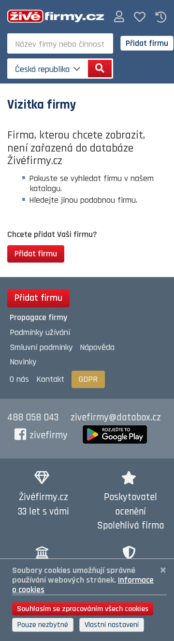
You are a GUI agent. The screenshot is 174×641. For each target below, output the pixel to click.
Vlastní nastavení (112, 625)
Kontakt (50, 379)
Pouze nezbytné (42, 625)
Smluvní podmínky (41, 347)
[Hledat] (100, 68)
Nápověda (97, 347)
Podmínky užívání (40, 332)
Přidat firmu (147, 43)
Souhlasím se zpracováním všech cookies (82, 609)
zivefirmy (48, 435)
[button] (119, 17)
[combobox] (60, 43)
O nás (19, 379)
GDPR (88, 379)
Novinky (23, 361)
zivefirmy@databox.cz (116, 417)
